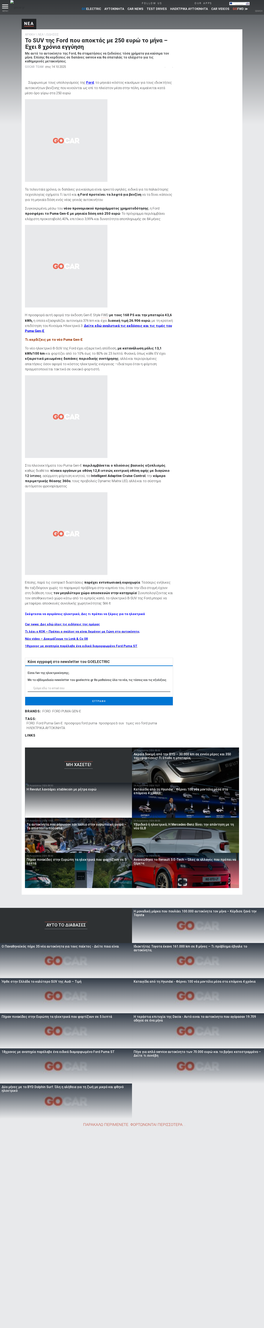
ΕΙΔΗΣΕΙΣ (52, 34)
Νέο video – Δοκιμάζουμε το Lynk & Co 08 (56, 639)
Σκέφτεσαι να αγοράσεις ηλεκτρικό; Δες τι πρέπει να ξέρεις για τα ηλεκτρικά (85, 614)
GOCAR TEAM (34, 66)
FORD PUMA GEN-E (66, 711)
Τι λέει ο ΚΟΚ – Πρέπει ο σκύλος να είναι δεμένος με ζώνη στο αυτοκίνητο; (82, 631)
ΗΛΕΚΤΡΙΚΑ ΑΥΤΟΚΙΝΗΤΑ (189, 9)
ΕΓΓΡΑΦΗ (99, 701)
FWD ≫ (240, 9)
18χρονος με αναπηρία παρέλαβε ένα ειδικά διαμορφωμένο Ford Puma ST (81, 646)
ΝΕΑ (29, 23)
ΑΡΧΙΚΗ (30, 34)
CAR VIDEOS (220, 9)
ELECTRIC (91, 9)
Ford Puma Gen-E (50, 723)
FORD (46, 711)
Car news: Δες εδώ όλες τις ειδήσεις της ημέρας (62, 624)
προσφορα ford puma (80, 723)
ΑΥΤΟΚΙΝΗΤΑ (114, 9)
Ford (90, 82)
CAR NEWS (135, 9)
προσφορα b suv (111, 723)
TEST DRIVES (157, 9)
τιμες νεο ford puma (141, 723)
